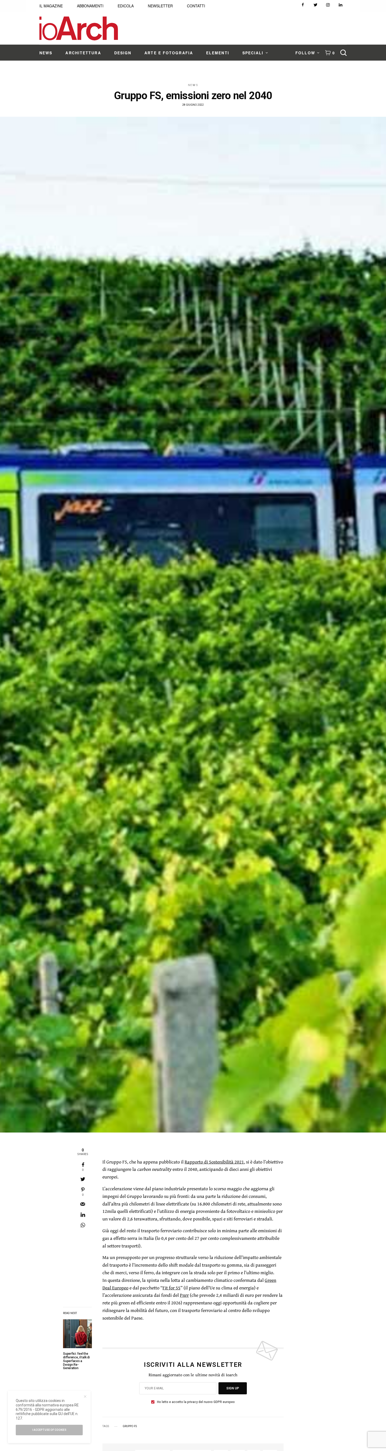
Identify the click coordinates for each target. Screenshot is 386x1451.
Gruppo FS (130, 1426)
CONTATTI (196, 5)
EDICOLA (126, 5)
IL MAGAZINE (51, 5)
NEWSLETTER (160, 5)
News (193, 85)
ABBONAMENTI (90, 5)
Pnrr (184, 1295)
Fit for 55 (171, 1287)
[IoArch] (78, 28)
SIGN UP (232, 1388)
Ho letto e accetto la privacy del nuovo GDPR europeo (196, 1402)
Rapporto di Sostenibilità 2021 (214, 1161)
